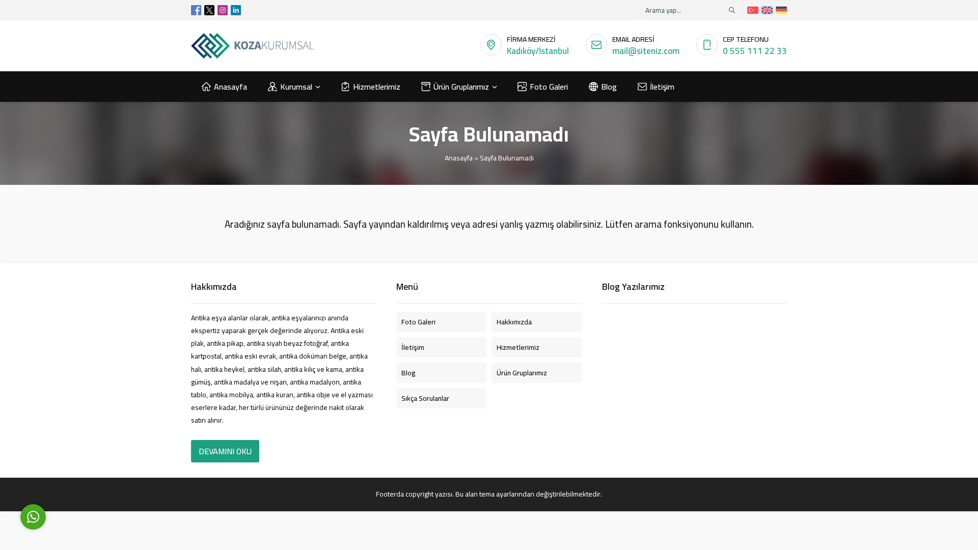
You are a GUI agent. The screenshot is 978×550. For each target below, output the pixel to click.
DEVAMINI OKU (225, 451)
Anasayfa (459, 157)
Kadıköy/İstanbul (538, 51)
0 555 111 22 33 (755, 51)
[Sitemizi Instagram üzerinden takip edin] (223, 10)
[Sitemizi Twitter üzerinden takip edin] (209, 10)
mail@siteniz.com (646, 51)
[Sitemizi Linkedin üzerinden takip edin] (236, 10)
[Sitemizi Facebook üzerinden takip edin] (196, 10)
